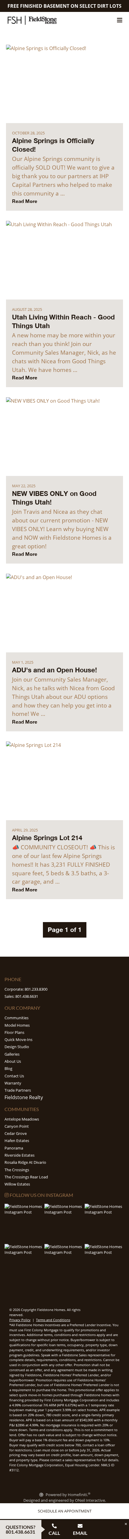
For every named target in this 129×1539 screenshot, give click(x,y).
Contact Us (14, 1076)
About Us (12, 1061)
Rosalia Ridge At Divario (25, 1162)
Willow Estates (17, 1184)
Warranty (12, 1083)
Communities (16, 1017)
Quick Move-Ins (18, 1039)
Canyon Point (16, 1126)
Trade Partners (17, 1090)
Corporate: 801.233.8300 (25, 989)
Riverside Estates (19, 1155)
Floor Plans (14, 1032)
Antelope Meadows (21, 1119)
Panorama (13, 1148)
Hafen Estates (16, 1140)
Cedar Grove (15, 1133)
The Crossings (16, 1169)
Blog (8, 1068)
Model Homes (17, 1025)
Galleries (12, 1054)
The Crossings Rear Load (26, 1177)
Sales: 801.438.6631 (21, 996)
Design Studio (16, 1046)
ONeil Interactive (90, 1500)
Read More (24, 201)
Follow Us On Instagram (41, 1195)
